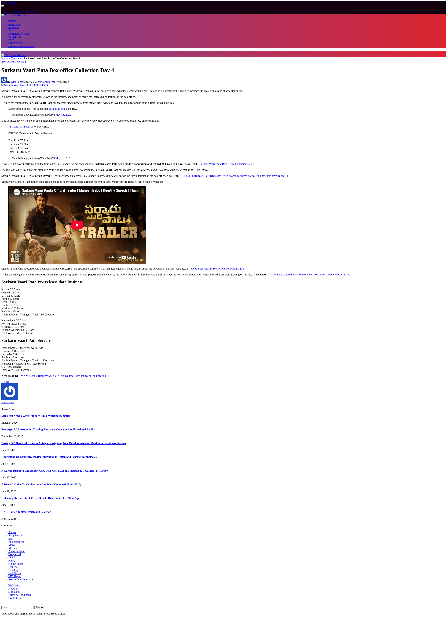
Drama (5, 381)
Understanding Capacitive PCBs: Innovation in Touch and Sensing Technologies (49, 456)
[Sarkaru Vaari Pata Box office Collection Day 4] (24, 84)
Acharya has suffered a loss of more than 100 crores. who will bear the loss (309, 274)
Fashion (13, 27)
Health (13, 30)
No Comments (47, 81)
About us (13, 588)
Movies (12, 548)
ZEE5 (11, 40)
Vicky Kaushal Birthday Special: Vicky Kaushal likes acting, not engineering (63, 375)
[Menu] (2, 53)
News (11, 560)
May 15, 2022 (63, 114)
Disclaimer (14, 591)
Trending (14, 37)
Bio (10, 538)
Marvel (12, 544)
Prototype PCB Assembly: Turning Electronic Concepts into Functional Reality (48, 429)
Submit (39, 607)
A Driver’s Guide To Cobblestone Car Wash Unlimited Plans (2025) (41, 484)
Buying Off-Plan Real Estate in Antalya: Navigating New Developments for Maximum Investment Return (63, 443)
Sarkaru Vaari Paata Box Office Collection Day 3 (227, 163)
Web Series (14, 573)
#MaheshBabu (57, 108)
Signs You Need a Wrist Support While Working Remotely (35, 415)
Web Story (14, 585)
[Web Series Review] (13, 15)
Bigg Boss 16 (15, 535)
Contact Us (14, 598)
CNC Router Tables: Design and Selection (26, 511)
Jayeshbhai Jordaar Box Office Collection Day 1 (217, 268)
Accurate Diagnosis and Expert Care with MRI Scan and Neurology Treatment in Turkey (54, 470)
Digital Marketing (21, 46)
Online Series (15, 563)
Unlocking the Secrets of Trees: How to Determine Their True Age (40, 498)
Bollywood (14, 554)
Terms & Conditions (19, 594)
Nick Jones (17, 81)
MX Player (14, 576)
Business (14, 24)
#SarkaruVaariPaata (19, 126)
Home (12, 21)
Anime (12, 532)
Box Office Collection (13, 61)
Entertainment (18, 33)
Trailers (12, 566)
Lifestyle (15, 43)
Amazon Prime (16, 551)
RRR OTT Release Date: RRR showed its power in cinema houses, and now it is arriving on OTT (235, 175)
